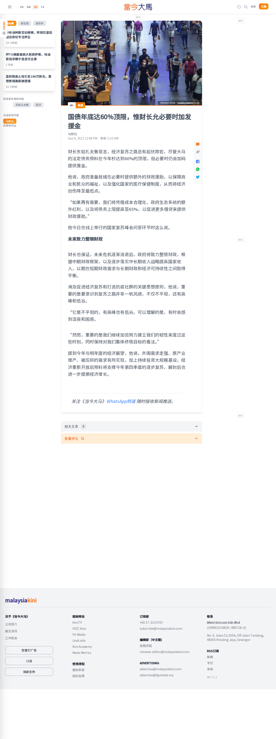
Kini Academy (82, 646)
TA (42, 7)
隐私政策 (78, 676)
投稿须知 (146, 645)
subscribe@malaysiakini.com (161, 628)
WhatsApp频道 (121, 401)
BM (29, 7)
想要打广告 (29, 650)
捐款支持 (29, 672)
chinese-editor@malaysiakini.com (165, 652)
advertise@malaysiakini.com (161, 669)
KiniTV (77, 622)
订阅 (263, 6)
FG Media (78, 634)
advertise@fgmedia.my (156, 675)
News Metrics (81, 652)
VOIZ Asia (79, 628)
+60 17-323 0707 (151, 622)
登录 (253, 6)
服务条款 (78, 670)
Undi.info (79, 640)
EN (22, 7)
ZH (35, 7)
